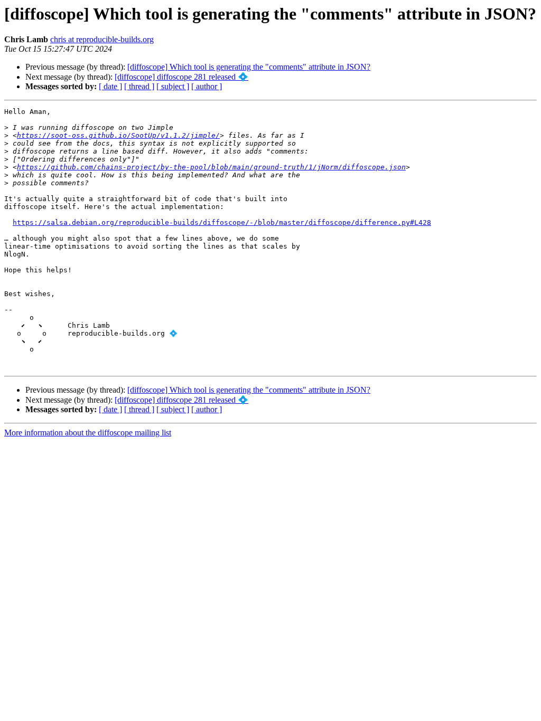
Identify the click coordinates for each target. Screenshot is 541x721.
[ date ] (110, 86)
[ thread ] (139, 86)
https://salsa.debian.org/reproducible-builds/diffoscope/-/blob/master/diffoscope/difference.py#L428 (222, 222)
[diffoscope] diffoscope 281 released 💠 (181, 76)
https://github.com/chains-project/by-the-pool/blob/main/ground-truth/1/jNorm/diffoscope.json (211, 167)
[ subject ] (172, 86)
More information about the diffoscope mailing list (87, 432)
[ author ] (206, 86)
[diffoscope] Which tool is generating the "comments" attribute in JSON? (248, 66)
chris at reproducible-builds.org (102, 39)
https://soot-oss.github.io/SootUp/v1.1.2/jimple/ (118, 135)
